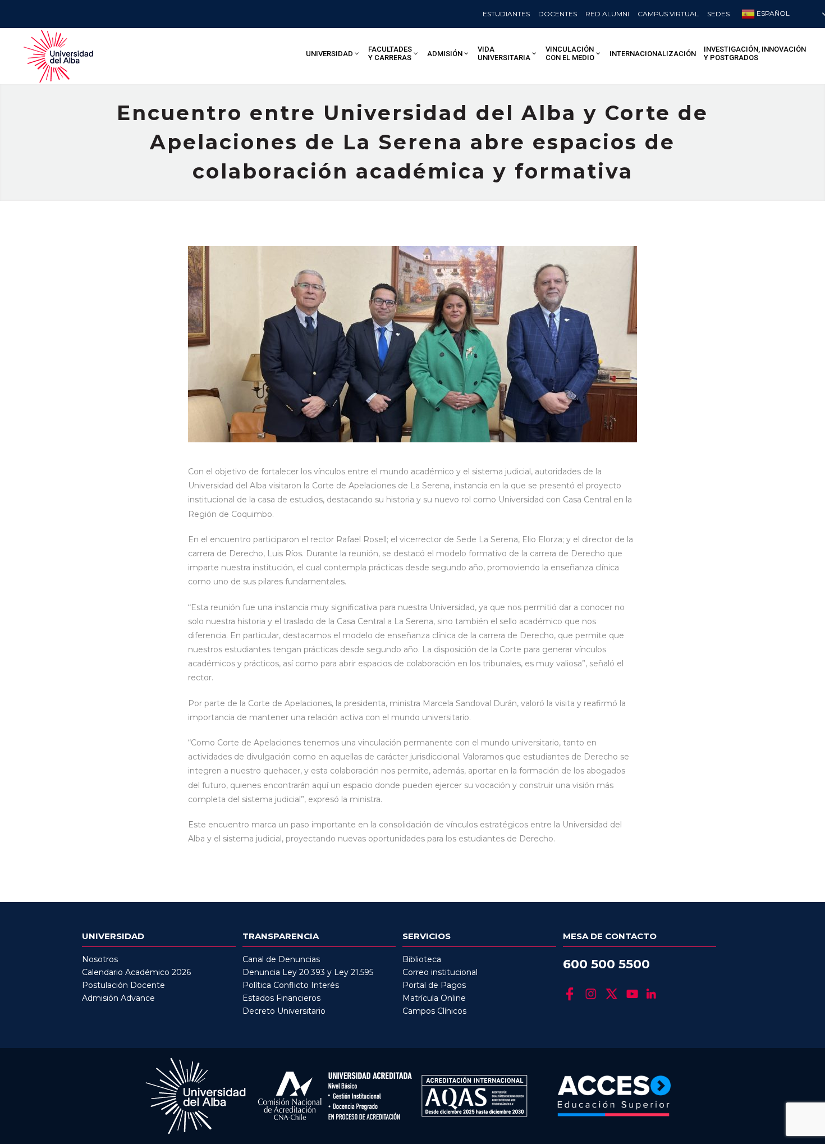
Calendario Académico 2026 (136, 972)
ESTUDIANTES (506, 14)
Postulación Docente (123, 985)
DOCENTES (557, 14)
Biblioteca (421, 959)
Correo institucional (440, 972)
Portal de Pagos (434, 985)
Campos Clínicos (434, 1011)
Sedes (718, 14)
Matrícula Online (434, 998)
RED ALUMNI (607, 14)
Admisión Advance (118, 998)
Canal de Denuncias (281, 959)
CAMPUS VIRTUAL (668, 14)
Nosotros (100, 959)
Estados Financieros (281, 998)
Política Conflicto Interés (290, 985)
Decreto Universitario (284, 1011)
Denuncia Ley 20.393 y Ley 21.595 (307, 972)
